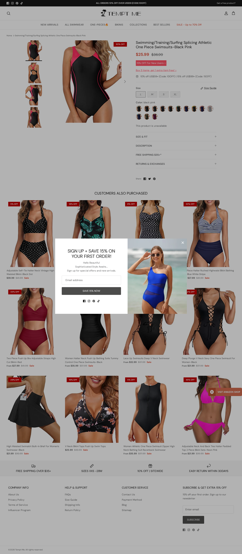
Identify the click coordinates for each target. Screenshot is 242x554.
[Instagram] (89, 301)
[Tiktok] (98, 301)
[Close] (182, 242)
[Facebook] (84, 301)
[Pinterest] (94, 301)
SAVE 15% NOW (91, 291)
